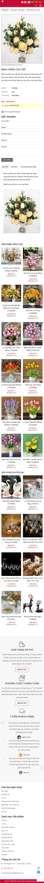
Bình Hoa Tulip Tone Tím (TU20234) (11, 460)
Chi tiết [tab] (5, 167)
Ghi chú (3, 147)
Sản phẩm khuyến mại (12, 472)
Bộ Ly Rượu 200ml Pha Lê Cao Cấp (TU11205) (11, 579)
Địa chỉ (4, 140)
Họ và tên (5, 121)
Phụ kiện (4, 855)
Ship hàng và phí (22, 649)
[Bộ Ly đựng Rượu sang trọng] (11, 525)
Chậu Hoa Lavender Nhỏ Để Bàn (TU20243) (11, 423)
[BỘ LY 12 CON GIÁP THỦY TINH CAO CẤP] (33, 525)
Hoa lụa (4, 820)
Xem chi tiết (22, 669)
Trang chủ (4, 10)
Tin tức (4, 798)
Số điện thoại (6, 134)
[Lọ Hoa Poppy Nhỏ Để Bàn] (11, 371)
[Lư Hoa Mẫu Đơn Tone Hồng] (11, 334)
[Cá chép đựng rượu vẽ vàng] (33, 487)
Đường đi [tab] (14, 167)
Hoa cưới (4, 831)
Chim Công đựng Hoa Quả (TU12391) (11, 618)
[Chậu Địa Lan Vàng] (33, 296)
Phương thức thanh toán (22, 683)
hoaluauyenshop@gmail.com (13, 873)
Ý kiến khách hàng (22, 716)
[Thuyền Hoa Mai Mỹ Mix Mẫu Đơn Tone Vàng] (11, 294)
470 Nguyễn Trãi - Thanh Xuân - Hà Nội (17, 864)
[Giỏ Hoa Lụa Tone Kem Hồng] (11, 256)
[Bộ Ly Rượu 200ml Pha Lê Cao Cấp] (11, 564)
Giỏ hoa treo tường (8, 844)
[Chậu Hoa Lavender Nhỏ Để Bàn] (11, 408)
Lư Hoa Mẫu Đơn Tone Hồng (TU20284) (11, 349)
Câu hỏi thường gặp (8, 808)
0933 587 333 (14, 105)
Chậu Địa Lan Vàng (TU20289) (33, 311)
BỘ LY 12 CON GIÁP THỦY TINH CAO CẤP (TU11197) (33, 541)
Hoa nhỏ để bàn (6, 837)
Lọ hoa (3, 824)
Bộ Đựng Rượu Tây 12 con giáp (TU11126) (33, 579)
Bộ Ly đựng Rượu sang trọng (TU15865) (11, 541)
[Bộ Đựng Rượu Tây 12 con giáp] (33, 564)
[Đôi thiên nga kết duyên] (11, 487)
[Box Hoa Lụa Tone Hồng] (33, 259)
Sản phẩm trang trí (8, 827)
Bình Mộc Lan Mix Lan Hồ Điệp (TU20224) (32, 460)
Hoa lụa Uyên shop (33, 881)
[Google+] (25, 2)
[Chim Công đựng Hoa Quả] (11, 603)
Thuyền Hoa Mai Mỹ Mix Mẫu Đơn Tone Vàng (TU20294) (11, 308)
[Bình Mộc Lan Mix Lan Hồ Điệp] (33, 445)
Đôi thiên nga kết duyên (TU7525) (11, 502)
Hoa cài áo (5, 848)
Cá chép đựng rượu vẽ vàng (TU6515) (32, 502)
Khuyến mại (5, 795)
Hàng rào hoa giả (7, 841)
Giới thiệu (4, 791)
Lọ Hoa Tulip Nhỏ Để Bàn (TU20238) (32, 423)
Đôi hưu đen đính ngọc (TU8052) (32, 618)
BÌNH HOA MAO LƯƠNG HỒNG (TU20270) (33, 349)
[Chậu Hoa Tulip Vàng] (33, 371)
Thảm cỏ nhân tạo (7, 851)
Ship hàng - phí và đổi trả (10, 805)
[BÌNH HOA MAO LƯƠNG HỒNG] (33, 334)
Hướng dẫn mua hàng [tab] (28, 167)
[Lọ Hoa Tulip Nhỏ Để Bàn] (33, 408)
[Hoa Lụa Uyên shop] (5, 3)
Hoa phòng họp (6, 834)
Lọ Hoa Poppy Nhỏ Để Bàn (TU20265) (11, 386)
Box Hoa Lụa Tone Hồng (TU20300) (33, 274)
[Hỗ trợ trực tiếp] (38, 872)
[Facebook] (22, 2)
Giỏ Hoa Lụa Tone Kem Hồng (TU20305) (11, 269)
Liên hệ (3, 812)
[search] (36, 5)
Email (3, 127)
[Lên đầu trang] (39, 868)
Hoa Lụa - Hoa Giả (17, 10)
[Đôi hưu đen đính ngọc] (33, 603)
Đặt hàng (7, 160)
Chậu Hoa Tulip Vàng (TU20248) (33, 386)
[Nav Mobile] (40, 5)
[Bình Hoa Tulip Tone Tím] (11, 445)
